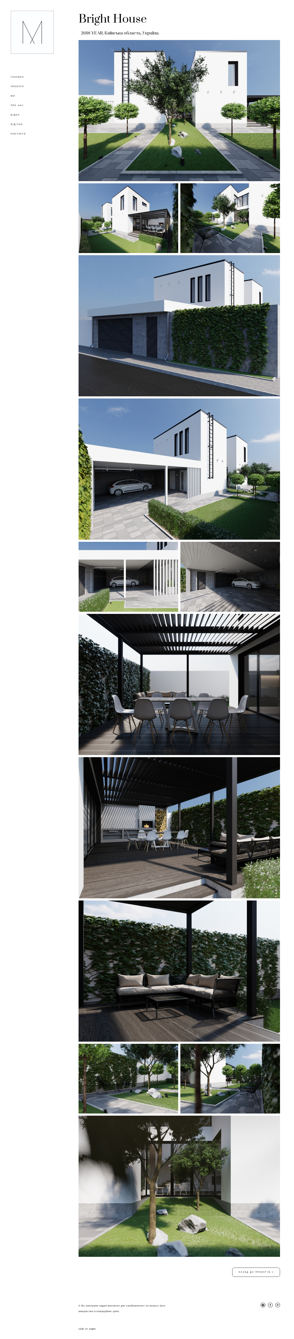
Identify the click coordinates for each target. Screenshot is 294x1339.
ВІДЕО (15, 115)
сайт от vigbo (87, 1329)
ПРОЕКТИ (17, 86)
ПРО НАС (17, 105)
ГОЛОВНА (17, 77)
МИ (13, 96)
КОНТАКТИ (18, 134)
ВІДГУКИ (17, 124)
